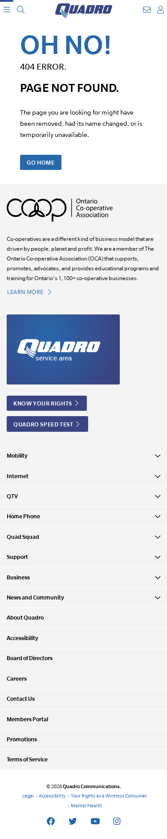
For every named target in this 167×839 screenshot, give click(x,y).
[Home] (83, 9)
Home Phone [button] (23, 516)
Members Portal (27, 719)
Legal (28, 795)
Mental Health (86, 805)
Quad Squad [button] (23, 536)
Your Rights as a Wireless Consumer (109, 795)
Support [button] (17, 557)
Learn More (26, 292)
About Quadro (25, 617)
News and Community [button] (35, 597)
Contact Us (21, 698)
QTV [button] (12, 496)
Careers (17, 678)
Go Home (40, 162)
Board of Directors (30, 658)
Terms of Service (27, 759)
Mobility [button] (17, 455)
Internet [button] (18, 476)
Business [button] (18, 577)
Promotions (22, 739)
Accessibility (22, 638)
